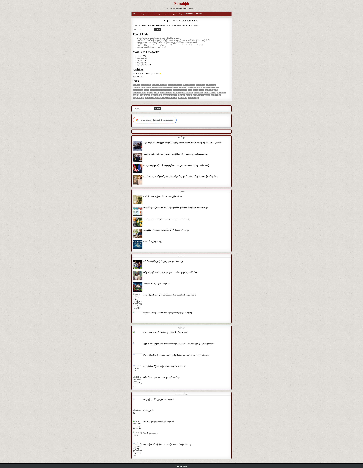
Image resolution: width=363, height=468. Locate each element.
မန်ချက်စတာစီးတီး (156, 95)
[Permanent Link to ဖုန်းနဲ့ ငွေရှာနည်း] (137, 413)
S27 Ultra (182, 87)
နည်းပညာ (166, 14)
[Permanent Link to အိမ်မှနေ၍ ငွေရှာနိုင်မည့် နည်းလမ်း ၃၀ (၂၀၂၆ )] (137, 402)
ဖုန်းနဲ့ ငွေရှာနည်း (148, 410)
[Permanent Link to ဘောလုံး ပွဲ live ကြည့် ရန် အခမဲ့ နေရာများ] (137, 287)
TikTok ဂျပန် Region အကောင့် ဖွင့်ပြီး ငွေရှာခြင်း (159, 422)
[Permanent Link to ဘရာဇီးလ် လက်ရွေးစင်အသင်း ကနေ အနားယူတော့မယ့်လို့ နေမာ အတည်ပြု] (137, 316)
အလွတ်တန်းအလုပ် (138, 97)
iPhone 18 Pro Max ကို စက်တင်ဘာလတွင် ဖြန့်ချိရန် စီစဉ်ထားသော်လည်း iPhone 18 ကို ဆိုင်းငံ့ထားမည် (176, 355)
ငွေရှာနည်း (150, 92)
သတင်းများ (141, 14)
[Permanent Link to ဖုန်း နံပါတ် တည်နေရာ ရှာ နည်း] (137, 244)
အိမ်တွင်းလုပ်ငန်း (172, 97)
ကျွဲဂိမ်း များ (200, 90)
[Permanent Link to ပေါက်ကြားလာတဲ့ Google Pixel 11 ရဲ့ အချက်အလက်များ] (137, 381)
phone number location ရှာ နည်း (162, 87)
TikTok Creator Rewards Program (161, 90)
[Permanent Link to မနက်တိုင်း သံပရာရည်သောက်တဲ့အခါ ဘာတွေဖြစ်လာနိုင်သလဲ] (137, 199)
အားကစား (150, 14)
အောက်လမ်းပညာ (193, 97)
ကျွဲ (194, 90)
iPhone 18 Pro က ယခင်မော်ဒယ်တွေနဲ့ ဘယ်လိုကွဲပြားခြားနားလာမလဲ (158, 38)
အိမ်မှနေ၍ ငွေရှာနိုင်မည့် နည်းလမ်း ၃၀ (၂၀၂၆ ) (151, 47)
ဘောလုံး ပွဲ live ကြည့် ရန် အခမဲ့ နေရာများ (156, 284)
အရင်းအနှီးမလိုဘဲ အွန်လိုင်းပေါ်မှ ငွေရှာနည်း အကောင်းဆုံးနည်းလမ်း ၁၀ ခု (167, 444)
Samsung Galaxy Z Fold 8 (210, 87)
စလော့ (156, 92)
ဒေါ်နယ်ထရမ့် (163, 92)
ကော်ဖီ (190, 90)
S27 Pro (175, 87)
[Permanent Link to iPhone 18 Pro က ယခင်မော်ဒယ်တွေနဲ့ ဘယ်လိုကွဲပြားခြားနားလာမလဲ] (137, 335)
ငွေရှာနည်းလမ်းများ (177, 14)
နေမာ (170, 92)
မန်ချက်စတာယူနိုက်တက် (170, 95)
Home (134, 14)
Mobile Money (200, 85)
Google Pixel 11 (145, 85)
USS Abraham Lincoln (179, 90)
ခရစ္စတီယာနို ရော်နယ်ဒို (211, 90)
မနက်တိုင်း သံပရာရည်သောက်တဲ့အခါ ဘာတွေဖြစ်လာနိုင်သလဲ (163, 196)
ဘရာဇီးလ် (136, 95)
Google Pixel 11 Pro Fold (159, 85)
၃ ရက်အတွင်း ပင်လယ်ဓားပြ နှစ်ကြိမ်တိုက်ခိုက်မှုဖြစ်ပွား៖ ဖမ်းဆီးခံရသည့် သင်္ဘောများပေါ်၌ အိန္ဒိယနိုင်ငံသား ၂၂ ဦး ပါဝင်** (174, 40)
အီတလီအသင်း (183, 97)
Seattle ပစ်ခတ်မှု (138, 90)
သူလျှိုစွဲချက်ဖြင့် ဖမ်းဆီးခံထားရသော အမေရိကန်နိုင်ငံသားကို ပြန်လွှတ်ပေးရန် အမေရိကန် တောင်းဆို (167, 42)
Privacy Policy (189, 14)
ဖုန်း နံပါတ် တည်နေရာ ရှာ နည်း (153, 241)
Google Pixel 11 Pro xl (174, 85)
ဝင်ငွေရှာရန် (181, 95)
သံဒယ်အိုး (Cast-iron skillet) (201, 95)
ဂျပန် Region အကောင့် (139, 92)
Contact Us (199, 14)
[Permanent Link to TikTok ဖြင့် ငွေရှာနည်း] (137, 436)
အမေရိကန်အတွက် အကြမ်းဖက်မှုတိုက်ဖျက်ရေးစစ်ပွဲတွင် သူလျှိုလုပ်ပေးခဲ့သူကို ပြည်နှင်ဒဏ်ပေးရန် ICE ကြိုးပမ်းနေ (180, 176)
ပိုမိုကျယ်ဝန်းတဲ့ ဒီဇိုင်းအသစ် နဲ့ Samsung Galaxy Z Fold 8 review (164, 366)
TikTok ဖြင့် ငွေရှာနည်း (150, 433)
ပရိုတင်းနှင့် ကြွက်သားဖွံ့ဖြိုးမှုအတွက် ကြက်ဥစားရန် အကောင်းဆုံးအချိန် (166, 219)
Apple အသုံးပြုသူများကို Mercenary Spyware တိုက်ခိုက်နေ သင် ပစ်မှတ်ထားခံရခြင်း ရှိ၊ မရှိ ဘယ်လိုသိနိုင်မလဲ (171, 45)
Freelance (136, 85)
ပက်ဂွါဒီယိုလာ (177, 92)
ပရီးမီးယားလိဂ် (198, 92)
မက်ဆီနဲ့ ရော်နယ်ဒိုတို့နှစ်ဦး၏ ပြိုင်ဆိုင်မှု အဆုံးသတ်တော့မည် (163, 261)
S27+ (188, 87)
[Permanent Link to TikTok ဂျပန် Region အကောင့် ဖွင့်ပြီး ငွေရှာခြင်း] (137, 425)
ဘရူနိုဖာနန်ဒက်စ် (145, 95)
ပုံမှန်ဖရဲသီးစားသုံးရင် (210, 92)
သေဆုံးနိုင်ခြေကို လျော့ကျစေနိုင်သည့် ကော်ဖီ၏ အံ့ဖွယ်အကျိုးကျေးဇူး (166, 230)
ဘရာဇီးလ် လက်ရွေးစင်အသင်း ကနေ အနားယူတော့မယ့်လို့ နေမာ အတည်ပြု (167, 313)
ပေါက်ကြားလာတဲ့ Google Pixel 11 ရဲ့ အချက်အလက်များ (161, 377)
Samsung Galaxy (197, 87)
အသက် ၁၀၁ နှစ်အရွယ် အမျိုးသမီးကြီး (155, 97)
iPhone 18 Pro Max (188, 85)
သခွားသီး (188, 95)
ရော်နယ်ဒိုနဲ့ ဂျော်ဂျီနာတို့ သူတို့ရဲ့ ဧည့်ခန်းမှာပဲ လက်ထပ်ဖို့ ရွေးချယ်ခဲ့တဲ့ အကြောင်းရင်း (170, 272)
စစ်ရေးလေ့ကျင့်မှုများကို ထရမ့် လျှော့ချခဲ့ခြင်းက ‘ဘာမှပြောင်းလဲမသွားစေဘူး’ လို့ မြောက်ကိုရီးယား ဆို (176, 165)
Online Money (211, 85)
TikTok (147, 90)
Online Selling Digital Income (142, 87)
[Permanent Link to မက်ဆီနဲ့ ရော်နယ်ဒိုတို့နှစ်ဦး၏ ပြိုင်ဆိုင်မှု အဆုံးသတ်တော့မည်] (137, 264)
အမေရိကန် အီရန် (215, 95)
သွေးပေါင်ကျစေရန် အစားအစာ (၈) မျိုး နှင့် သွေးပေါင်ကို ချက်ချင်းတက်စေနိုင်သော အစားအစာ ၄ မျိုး (175, 208)
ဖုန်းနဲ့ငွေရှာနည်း (221, 92)
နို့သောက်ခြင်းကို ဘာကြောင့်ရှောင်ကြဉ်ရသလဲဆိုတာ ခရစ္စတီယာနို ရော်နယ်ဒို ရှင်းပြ (169, 295)
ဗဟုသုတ (158, 14)
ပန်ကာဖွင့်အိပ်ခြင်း (187, 92)
